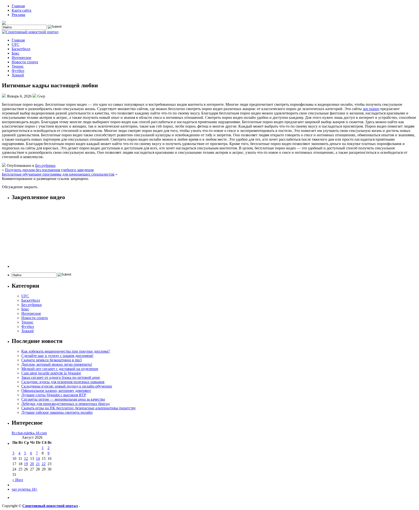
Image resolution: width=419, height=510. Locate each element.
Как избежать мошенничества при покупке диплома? (65, 351)
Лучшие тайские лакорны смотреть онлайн (57, 412)
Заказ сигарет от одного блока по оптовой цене (60, 377)
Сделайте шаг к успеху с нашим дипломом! (57, 356)
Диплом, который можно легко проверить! (56, 364)
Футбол (18, 71)
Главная (18, 6)
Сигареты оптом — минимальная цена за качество (63, 399)
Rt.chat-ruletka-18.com (29, 433)
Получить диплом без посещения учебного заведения (49, 170)
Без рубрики (45, 165)
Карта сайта (21, 10)
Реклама (18, 15)
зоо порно (371, 109)
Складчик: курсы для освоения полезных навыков (63, 382)
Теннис (18, 66)
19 (26, 464)
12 (26, 458)
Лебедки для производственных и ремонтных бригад (65, 404)
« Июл (17, 480)
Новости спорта (25, 62)
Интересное (21, 58)
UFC (15, 44)
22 (44, 464)
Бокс (15, 53)
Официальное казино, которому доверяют (56, 391)
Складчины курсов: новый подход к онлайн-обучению (66, 386)
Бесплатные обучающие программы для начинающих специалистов (58, 174)
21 (38, 464)
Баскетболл (21, 49)
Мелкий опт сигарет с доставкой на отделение (59, 369)
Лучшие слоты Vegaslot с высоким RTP (53, 395)
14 (38, 458)
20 (32, 464)
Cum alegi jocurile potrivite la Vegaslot (51, 373)
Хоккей (18, 75)
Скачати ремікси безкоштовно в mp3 (51, 360)
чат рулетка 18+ (25, 489)
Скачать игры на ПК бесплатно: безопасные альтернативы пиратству (78, 408)
